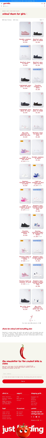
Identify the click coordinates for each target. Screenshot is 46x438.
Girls (8, 10)
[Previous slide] (9, 1)
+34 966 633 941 (36, 412)
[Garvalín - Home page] (21, 3)
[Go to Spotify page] (39, 416)
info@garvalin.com (37, 414)
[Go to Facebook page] (31, 416)
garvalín (4, 10)
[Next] (35, 320)
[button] (42, 20)
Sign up (23, 381)
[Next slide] (36, 1)
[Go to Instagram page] (33, 416)
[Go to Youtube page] (36, 416)
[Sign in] (42, 3)
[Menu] (1, 3)
